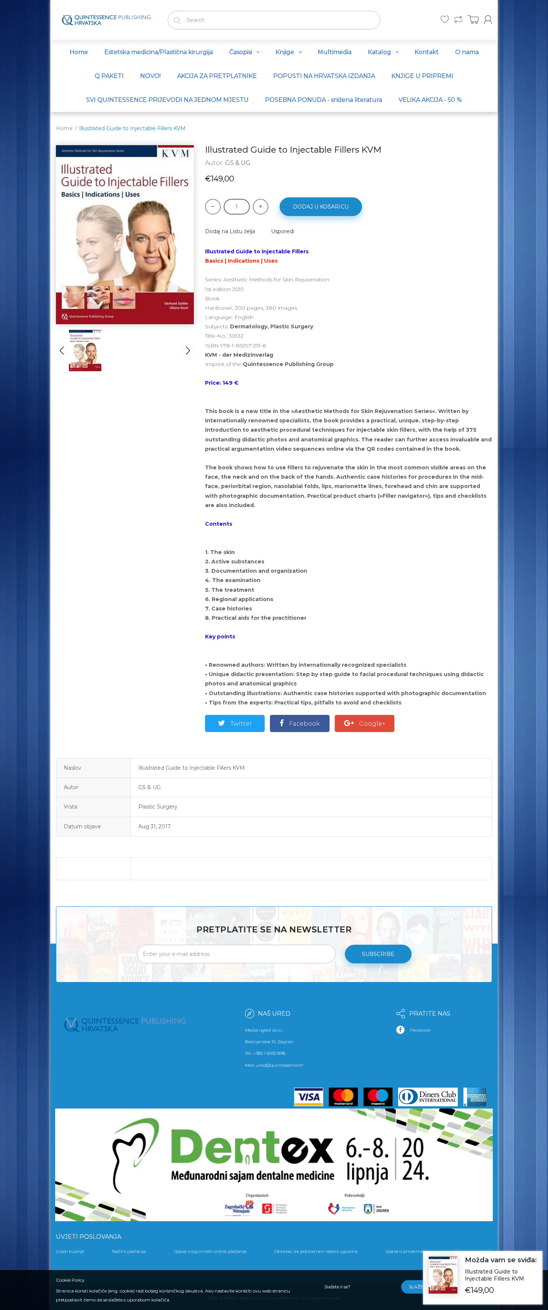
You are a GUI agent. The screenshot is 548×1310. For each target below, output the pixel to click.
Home (64, 128)
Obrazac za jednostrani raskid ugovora (316, 1251)
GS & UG (238, 162)
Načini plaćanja (129, 1251)
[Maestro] (380, 1097)
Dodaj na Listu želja (230, 231)
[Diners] (430, 1097)
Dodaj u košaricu (321, 206)
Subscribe (378, 954)
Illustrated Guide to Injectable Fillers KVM (495, 1275)
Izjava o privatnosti (406, 1251)
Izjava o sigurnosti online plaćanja (210, 1251)
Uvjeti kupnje (70, 1251)
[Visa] (311, 1097)
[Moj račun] (488, 19)
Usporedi (282, 231)
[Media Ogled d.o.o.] (106, 18)
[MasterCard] (346, 1097)
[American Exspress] (477, 1097)
